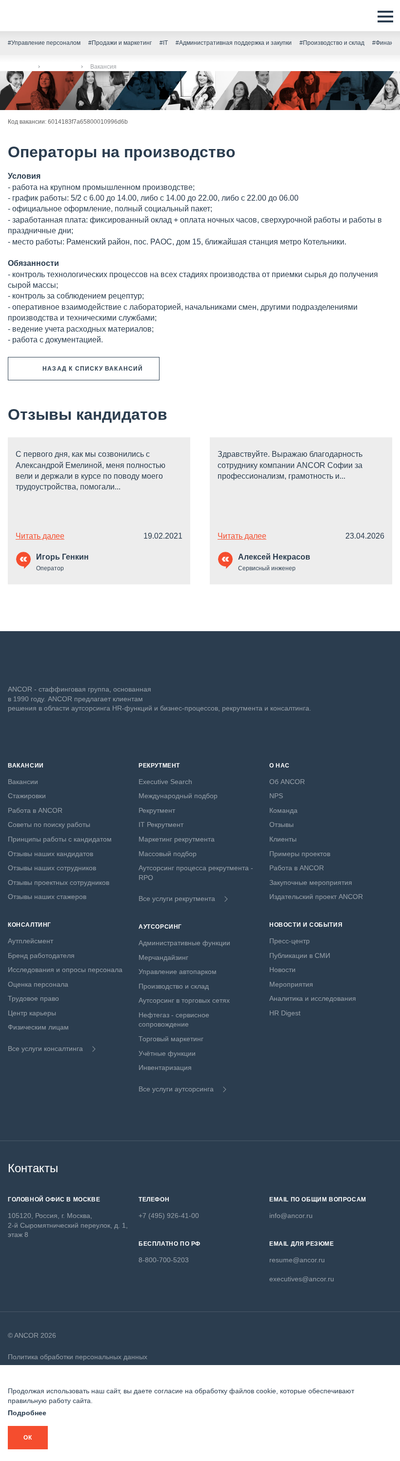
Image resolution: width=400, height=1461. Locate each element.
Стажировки (27, 796)
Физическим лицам (38, 1027)
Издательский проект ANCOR (316, 896)
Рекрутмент (157, 810)
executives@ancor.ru (301, 1279)
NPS (276, 796)
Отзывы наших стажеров (47, 896)
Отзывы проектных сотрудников (58, 882)
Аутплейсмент (30, 941)
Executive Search (165, 782)
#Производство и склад (332, 42)
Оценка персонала (38, 984)
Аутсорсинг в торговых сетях (184, 1000)
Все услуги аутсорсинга (176, 1089)
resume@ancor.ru (297, 1260)
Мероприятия (291, 984)
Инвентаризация (165, 1067)
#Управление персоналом (44, 42)
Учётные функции (167, 1053)
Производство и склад (174, 986)
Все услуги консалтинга (45, 1048)
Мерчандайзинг (163, 957)
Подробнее (27, 1413)
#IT (164, 42)
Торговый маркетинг (171, 1039)
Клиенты (283, 839)
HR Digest (284, 1013)
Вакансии (60, 66)
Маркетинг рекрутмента (177, 839)
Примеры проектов (299, 854)
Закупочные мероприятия (310, 882)
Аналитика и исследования (312, 998)
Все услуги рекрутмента (177, 898)
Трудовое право (33, 998)
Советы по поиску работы (49, 824)
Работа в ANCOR (35, 810)
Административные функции (184, 943)
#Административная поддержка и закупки (234, 42)
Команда (283, 810)
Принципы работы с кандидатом (60, 839)
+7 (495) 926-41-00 (169, 1215)
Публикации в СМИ (299, 955)
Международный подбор (178, 796)
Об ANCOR (287, 782)
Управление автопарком (178, 971)
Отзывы (281, 824)
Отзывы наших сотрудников (52, 868)
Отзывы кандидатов (87, 414)
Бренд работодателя (41, 955)
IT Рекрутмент (161, 824)
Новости (282, 970)
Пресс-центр (289, 941)
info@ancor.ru (291, 1215)
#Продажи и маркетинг (120, 42)
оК (27, 1437)
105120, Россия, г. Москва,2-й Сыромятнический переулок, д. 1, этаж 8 (68, 1225)
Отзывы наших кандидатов (50, 854)
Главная (19, 66)
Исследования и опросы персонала (65, 970)
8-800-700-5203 (164, 1260)
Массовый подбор (168, 854)
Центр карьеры (32, 1013)
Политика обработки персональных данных (77, 1357)
